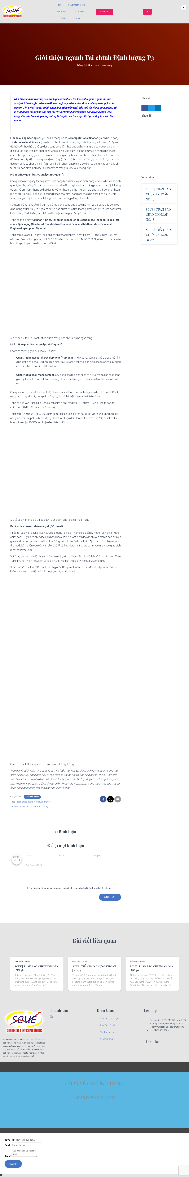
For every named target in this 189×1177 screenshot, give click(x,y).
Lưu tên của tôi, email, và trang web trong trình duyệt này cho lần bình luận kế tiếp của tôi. (70, 888)
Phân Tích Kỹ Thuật (109, 1018)
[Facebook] (147, 1050)
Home (59, 5)
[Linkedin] (155, 1050)
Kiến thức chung (32, 797)
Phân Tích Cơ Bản (108, 1025)
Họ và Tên (9, 1140)
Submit (13, 1164)
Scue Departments (76, 5)
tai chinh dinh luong (39, 806)
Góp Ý (8, 1156)
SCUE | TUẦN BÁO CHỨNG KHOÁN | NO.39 (158, 194)
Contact (77, 18)
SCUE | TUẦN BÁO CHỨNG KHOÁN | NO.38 (158, 214)
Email (7, 1145)
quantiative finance (19, 806)
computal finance (42, 802)
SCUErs (64, 18)
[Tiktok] (163, 1050)
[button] (144, 108)
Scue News (80, 11)
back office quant (25, 802)
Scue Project (63, 11)
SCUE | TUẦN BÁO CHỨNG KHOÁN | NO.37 (158, 234)
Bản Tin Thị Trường (108, 1032)
